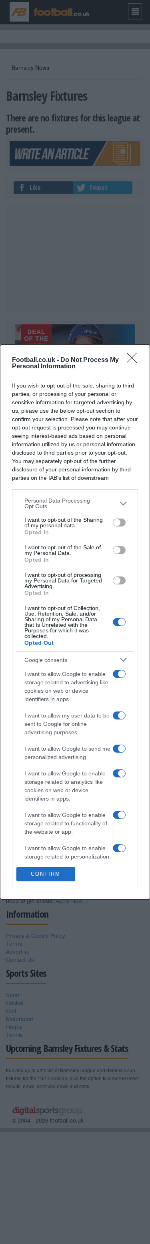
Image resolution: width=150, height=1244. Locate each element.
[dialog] (75, 622)
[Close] (134, 360)
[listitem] (75, 503)
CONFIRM (45, 874)
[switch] (119, 523)
